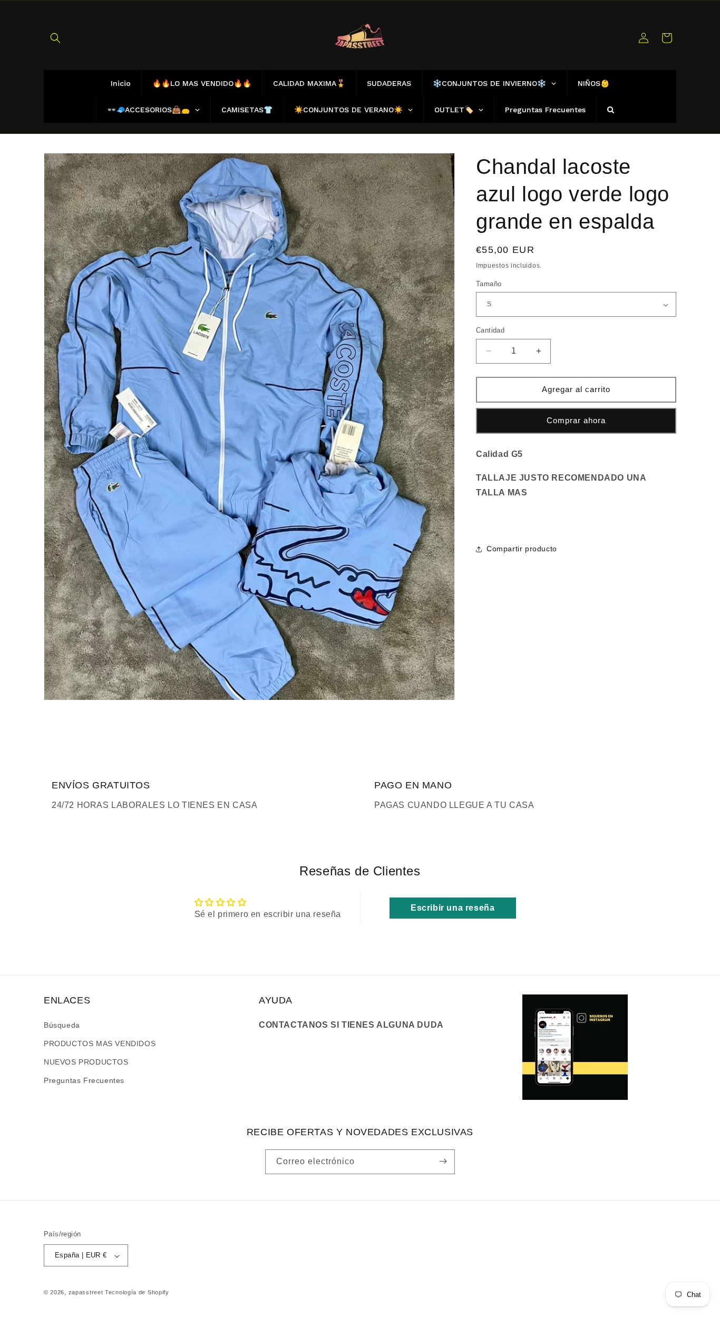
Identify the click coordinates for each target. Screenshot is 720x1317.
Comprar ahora (576, 420)
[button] (55, 38)
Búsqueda (62, 1024)
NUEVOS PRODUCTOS (86, 1061)
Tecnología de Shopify (137, 1293)
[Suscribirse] (442, 1161)
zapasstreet (86, 1293)
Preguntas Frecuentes (84, 1080)
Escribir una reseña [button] (452, 907)
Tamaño (488, 284)
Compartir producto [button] (522, 548)
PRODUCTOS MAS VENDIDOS (99, 1043)
